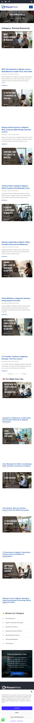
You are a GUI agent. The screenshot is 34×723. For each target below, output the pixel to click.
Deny (17, 713)
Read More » (5, 85)
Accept (17, 708)
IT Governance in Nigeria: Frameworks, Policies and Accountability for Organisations (16, 554)
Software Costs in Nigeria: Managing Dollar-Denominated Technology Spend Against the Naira (16, 600)
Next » (25, 373)
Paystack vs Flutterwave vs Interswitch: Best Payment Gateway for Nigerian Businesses (16, 420)
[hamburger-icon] (31, 7)
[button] (31, 691)
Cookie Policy (13, 721)
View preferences (17, 717)
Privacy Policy (20, 721)
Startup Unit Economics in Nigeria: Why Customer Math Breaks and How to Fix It (16, 129)
